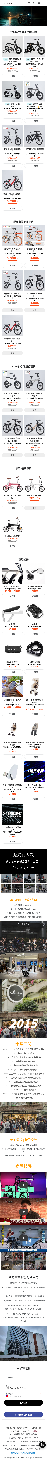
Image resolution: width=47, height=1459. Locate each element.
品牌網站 (14, 1452)
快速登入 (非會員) (25, 1414)
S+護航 (35, 1431)
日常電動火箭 (35, 1427)
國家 (7, 1386)
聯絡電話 (9, 1394)
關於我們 (32, 1452)
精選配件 (26, 1431)
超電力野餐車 (22, 1427)
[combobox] (23, 1387)
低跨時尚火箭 (14, 1431)
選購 (13, 53)
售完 (12, 287)
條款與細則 (23, 1452)
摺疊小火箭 (10, 1427)
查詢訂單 (23, 1402)
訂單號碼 (9, 1377)
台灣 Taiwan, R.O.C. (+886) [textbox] (16, 1388)
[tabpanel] (23, 16)
